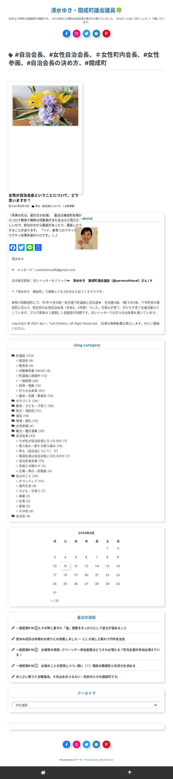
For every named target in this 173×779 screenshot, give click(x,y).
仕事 (22, 501)
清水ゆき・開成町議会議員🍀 (86, 10)
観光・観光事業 (27, 431)
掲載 (22, 496)
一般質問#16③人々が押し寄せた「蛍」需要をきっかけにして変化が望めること (71, 628)
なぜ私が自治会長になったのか (40, 441)
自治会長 (22, 435)
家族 (22, 506)
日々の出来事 (28, 390)
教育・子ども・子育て (31, 406)
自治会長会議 (28, 461)
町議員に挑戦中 (30, 375)
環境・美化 (23, 420)
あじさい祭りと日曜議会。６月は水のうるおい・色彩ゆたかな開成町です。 (68, 676)
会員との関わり (30, 466)
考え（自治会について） (36, 451)
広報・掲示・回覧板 (33, 471)
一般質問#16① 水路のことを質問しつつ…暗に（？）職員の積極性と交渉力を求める (75, 665)
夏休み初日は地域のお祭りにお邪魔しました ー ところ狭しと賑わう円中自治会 (70, 639)
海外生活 (25, 486)
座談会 (23, 360)
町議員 (20, 355)
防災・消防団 (25, 410)
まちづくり (23, 400)
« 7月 (55, 601)
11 (65, 566)
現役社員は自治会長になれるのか (42, 456)
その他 (23, 511)
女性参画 (22, 426)
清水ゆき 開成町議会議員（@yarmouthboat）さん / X (112, 280)
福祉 (19, 415)
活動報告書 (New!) (32, 370)
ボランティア (28, 481)
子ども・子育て (30, 491)
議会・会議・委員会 (33, 395)
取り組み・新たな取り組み (37, 446)
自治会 (20, 516)
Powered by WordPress (98, 759)
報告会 (23, 365)
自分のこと (23, 476)
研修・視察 (26, 385)
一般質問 (25, 380)
